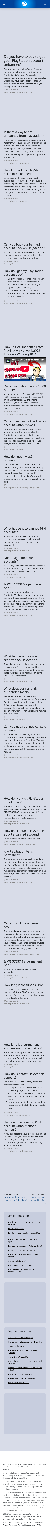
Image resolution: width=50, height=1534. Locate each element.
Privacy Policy (8, 1525)
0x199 (20, 1467)
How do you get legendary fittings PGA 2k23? (24, 1234)
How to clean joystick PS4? (18, 1382)
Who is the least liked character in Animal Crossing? (25, 1362)
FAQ (38, 1525)
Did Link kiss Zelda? (16, 1229)
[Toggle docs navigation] (4, 3)
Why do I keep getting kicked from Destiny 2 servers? (22, 1270)
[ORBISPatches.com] (24, 3)
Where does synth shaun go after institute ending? (25, 1368)
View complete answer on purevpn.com (17, 163)
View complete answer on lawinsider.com (17, 719)
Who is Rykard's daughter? (18, 1357)
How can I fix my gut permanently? (22, 1265)
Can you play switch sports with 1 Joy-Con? (25, 1342)
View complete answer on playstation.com (18, 92)
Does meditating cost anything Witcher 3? (25, 1250)
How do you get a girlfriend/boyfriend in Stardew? (24, 1255)
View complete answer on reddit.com (16, 577)
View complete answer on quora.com (16, 201)
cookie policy (15, 1519)
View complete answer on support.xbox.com (18, 758)
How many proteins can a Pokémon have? (25, 1246)
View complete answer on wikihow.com (17, 1115)
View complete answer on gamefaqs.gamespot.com (21, 488)
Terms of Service (24, 1525)
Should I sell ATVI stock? (17, 1346)
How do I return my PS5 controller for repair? (23, 1240)
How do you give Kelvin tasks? (20, 1374)
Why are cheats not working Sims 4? (38, 1200)
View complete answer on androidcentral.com (19, 844)
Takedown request (11, 90)
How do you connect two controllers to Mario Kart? (24, 1223)
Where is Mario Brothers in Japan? (22, 1378)
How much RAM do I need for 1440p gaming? (22, 1351)
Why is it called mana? (17, 1261)
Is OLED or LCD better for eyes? (20, 1337)
